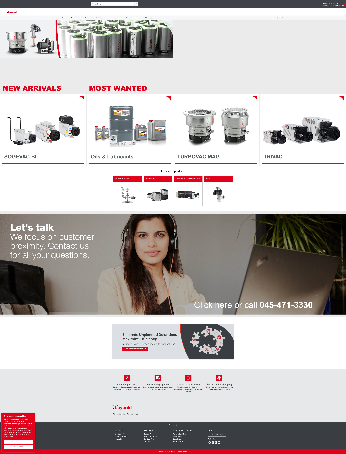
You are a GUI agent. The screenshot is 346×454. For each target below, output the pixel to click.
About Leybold (119, 434)
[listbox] (336, 5)
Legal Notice (177, 439)
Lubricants (138, 17)
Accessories (118, 17)
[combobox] (113, 4)
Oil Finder (147, 441)
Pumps (64, 17)
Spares (128, 17)
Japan (325, 5)
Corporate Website (121, 436)
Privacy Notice (178, 441)
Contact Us (280, 17)
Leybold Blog (119, 439)
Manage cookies (18, 447)
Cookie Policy (177, 436)
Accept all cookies (18, 442)
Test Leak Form (149, 439)
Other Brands (149, 17)
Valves (108, 17)
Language (336, 3)
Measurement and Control (78, 17)
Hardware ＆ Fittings (96, 17)
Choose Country (328, 3)
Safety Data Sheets (150, 436)
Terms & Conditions (179, 434)
